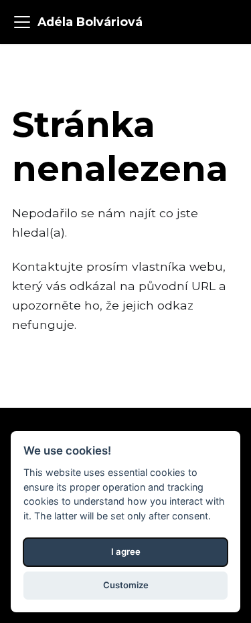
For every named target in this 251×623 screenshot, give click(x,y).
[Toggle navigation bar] (22, 22)
